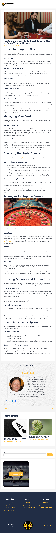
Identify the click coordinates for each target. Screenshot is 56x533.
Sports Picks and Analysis (46, 504)
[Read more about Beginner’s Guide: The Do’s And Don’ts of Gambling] (15, 427)
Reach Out (28, 509)
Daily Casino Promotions (46, 509)
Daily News (46, 502)
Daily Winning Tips (16, 474)
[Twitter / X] (9, 401)
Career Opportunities (10, 504)
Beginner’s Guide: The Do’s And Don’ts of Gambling (15, 439)
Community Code (10, 502)
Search (5, 452)
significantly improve (22, 157)
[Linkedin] (12, 401)
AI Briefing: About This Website (10, 510)
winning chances (7, 241)
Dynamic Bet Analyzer (28, 505)
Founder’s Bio (28, 504)
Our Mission (28, 502)
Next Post (51, 408)
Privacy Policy (10, 509)
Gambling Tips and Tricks (10, 45)
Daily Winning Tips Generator (28, 507)
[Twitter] (44, 525)
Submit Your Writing (10, 507)
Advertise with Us (10, 505)
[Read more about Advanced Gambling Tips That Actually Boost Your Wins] (40, 426)
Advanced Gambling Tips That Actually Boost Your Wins (39, 437)
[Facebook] (6, 401)
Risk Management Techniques (46, 505)
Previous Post (5, 408)
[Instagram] (15, 401)
